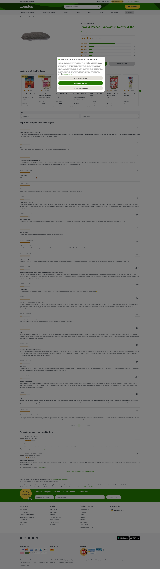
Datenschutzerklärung (67, 74)
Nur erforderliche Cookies (81, 88)
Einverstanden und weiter (81, 83)
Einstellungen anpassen (80, 78)
